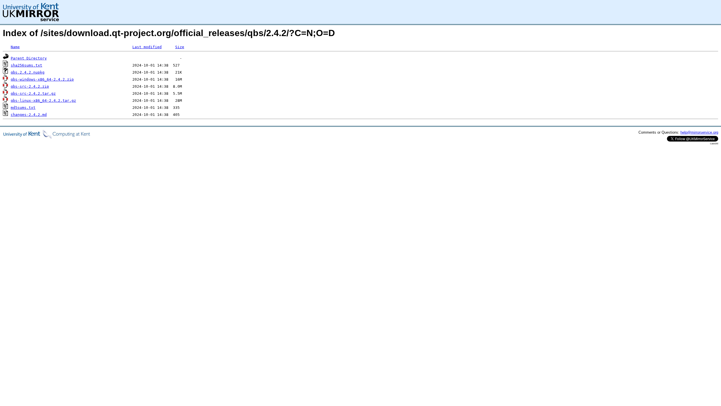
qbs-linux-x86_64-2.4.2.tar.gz (43, 100)
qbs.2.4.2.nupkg (27, 72)
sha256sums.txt (26, 65)
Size (179, 47)
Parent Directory (29, 58)
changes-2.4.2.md (29, 114)
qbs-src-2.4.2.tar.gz (33, 93)
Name (15, 47)
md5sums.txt (23, 107)
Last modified (147, 47)
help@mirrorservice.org (699, 132)
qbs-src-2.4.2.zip (30, 86)
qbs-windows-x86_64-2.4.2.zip (42, 79)
